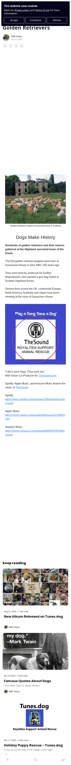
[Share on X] (10, 46)
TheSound (22, 387)
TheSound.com (47, 375)
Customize (35, 20)
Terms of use (42, 10)
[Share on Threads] (16, 46)
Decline (57, 20)
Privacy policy (22, 10)
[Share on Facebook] (5, 46)
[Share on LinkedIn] (21, 46)
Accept (14, 20)
